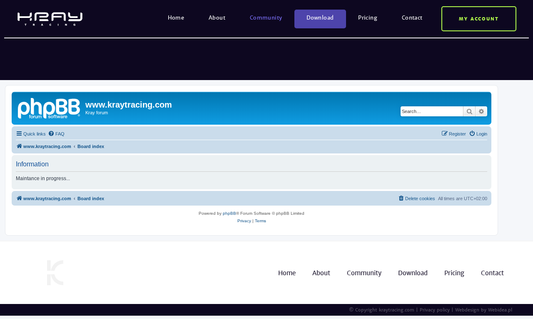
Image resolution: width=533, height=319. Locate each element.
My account (479, 19)
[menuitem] (56, 134)
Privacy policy (435, 310)
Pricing (367, 17)
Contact (412, 17)
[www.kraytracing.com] (49, 107)
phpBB (229, 213)
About (217, 17)
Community (266, 17)
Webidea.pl (500, 310)
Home (176, 17)
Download (320, 17)
